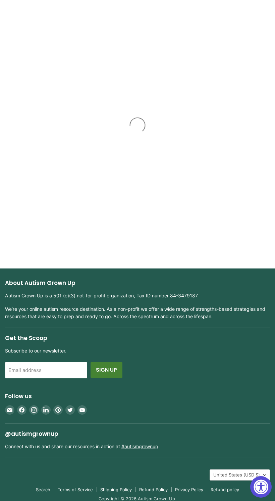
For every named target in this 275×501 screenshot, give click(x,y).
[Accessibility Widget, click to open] (261, 487)
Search (43, 489)
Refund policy (225, 489)
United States (236, 474)
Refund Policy (153, 489)
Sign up (106, 370)
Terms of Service (75, 489)
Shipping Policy (116, 489)
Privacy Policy (189, 489)
